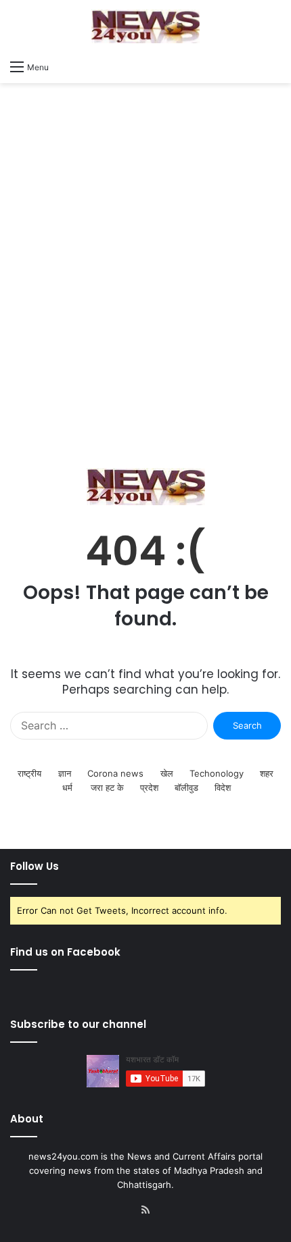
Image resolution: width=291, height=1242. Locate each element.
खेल (166, 773)
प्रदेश (149, 787)
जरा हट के (107, 787)
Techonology (216, 773)
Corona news (115, 773)
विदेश (223, 787)
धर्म (67, 787)
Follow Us (34, 866)
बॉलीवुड (186, 787)
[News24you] (145, 26)
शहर (266, 773)
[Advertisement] (145, 275)
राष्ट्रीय (29, 773)
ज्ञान (64, 773)
